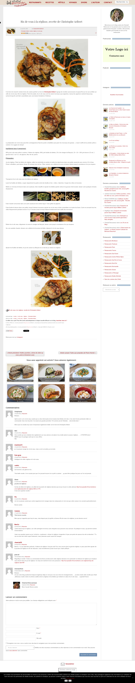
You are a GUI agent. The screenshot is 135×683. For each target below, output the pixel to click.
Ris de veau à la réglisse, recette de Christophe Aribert (24, 310)
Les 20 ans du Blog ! (114, 140)
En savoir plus (70, 678)
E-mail (38, 633)
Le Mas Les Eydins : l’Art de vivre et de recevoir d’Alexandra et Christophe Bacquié (118, 126)
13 (95, 32)
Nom (38, 628)
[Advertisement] (51, 15)
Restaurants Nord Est (111, 263)
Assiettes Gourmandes (116, 94)
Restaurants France (110, 250)
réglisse (35, 31)
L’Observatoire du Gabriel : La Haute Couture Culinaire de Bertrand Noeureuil (117, 229)
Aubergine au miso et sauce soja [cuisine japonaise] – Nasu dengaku (116, 217)
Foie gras (18, 455)
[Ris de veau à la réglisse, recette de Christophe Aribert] (51, 90)
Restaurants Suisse (110, 269)
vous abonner (13, 650)
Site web (38, 638)
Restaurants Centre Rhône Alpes (114, 257)
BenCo (17, 524)
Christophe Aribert (25, 31)
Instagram (20, 337)
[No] (133, 678)
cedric (17, 465)
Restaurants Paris (110, 247)
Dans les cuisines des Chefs (113, 279)
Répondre (24, 413)
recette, (15, 316)
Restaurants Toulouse (111, 244)
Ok (66, 680)
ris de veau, (20, 316)
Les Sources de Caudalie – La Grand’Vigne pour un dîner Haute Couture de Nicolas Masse (119, 109)
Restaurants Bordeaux (111, 240)
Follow (10, 330)
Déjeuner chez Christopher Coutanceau (119, 167)
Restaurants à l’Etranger (112, 273)
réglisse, (25, 316)
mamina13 (18, 445)
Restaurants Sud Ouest (111, 253)
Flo (16, 497)
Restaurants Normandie (111, 266)
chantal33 (18, 542)
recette (31, 31)
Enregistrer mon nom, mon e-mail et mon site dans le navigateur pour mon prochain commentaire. (36, 643)
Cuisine (17, 511)
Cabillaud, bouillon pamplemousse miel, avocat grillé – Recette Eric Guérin (117, 188)
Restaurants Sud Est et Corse (113, 260)
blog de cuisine (26, 322)
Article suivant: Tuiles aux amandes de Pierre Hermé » (78, 353)
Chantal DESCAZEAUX (38, 28)
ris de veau (39, 31)
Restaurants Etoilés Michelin (113, 276)
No (70, 680)
